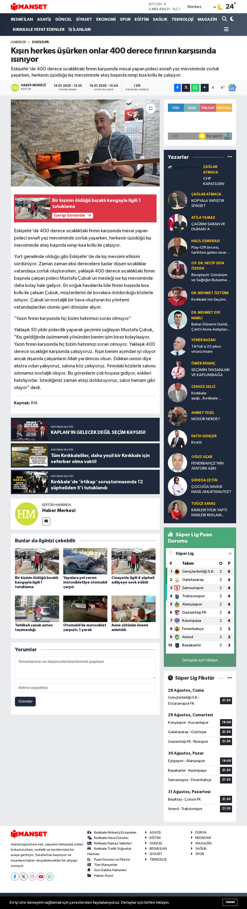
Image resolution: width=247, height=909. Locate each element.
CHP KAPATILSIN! (213, 181)
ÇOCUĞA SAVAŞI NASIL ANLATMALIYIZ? (211, 489)
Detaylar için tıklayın (200, 660)
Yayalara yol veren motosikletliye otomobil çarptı (85, 582)
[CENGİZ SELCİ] (177, 393)
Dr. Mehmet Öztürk (210, 293)
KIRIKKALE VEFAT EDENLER (38, 29)
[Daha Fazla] (205, 88)
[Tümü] (229, 157)
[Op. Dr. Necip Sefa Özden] (177, 270)
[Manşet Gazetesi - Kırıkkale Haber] (29, 6)
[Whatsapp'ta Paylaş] (195, 88)
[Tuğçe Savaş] (177, 509)
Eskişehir (40, 42)
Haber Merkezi (58, 510)
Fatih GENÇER (204, 436)
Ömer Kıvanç (203, 363)
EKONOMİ (106, 19)
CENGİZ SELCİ (203, 387)
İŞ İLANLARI (80, 29)
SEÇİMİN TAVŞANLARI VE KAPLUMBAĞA (210, 372)
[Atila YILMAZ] (177, 223)
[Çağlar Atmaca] (183, 167)
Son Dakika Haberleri (110, 870)
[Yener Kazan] (177, 346)
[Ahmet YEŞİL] (177, 416)
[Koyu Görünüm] (231, 19)
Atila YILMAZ (203, 217)
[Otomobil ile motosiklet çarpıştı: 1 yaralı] (85, 609)
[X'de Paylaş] (186, 88)
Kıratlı (196, 442)
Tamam (230, 902)
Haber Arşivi (103, 875)
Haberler (18, 42)
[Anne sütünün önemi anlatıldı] (133, 609)
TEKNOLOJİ (182, 19)
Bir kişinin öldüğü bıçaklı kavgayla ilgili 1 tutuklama (36, 582)
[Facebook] (15, 877)
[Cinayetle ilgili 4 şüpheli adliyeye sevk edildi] (133, 561)
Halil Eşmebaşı (205, 241)
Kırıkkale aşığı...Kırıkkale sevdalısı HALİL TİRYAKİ (211, 396)
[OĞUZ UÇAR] (177, 463)
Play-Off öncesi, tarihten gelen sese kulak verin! (208, 250)
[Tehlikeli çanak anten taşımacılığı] (37, 609)
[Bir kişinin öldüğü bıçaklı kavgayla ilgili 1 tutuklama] (37, 561)
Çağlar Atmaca (206, 194)
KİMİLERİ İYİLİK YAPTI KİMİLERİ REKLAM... (209, 512)
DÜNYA (201, 832)
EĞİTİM (142, 19)
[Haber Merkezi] (26, 514)
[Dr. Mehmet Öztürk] (177, 296)
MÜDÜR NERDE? (205, 419)
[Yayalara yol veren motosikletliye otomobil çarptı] (85, 561)
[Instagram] (32, 877)
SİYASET (84, 19)
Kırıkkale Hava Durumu (111, 838)
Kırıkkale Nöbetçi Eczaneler (115, 832)
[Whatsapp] (50, 877)
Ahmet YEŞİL (202, 413)
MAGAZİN (207, 19)
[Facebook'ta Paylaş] (177, 88)
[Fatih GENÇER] (177, 439)
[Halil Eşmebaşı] (177, 247)
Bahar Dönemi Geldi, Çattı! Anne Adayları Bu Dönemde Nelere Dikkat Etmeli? (209, 327)
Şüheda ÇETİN (204, 480)
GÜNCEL (63, 19)
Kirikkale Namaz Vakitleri (113, 843)
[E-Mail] (46, 521)
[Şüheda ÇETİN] (177, 486)
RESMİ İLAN (22, 19)
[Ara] (225, 19)
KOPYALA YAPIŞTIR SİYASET (207, 203)
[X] (23, 877)
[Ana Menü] (225, 30)
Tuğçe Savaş (203, 503)
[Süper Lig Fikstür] (229, 678)
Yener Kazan (203, 340)
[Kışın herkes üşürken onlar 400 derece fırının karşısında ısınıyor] (85, 143)
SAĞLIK (160, 19)
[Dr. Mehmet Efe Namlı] (177, 320)
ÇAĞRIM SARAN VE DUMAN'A (208, 226)
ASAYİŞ (44, 19)
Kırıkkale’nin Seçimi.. (209, 300)
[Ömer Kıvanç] (177, 369)
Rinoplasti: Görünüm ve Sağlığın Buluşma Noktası (209, 278)
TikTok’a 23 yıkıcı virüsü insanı (206, 349)
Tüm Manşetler (106, 865)
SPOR (125, 19)
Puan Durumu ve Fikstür (112, 859)
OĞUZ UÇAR (201, 457)
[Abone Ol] (232, 87)
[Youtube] (41, 877)
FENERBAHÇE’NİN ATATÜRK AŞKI (207, 466)
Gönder (25, 701)
